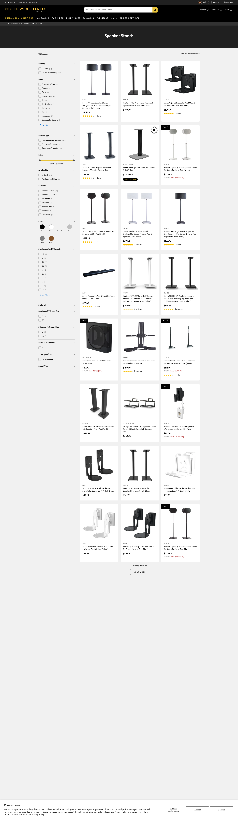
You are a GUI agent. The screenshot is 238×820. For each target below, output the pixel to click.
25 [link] (44, 274)
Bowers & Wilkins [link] (50, 84)
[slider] (39, 160)
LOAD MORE (140, 572)
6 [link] (44, 286)
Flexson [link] (46, 88)
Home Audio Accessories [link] (53, 140)
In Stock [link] (47, 175)
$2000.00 (59, 164)
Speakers (26, 23)
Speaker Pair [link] (48, 207)
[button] (228, 10)
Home (7, 23)
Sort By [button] (184, 54)
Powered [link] (47, 203)
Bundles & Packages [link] (51, 144)
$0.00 (52, 164)
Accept (197, 810)
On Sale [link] (47, 69)
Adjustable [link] (47, 215)
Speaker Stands (36, 23)
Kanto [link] (46, 108)
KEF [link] (44, 112)
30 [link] (44, 262)
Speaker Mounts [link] (50, 195)
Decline (221, 810)
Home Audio (15, 23)
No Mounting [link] (48, 359)
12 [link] (44, 290)
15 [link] (44, 270)
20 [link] (44, 266)
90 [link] (44, 336)
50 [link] (44, 320)
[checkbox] (39, 68)
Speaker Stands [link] (50, 191)
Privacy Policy (38, 815)
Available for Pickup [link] (51, 179)
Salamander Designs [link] (51, 120)
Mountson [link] (47, 116)
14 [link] (44, 278)
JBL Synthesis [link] (48, 104)
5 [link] (44, 258)
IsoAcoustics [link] (48, 96)
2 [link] (43, 348)
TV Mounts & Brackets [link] (52, 148)
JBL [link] (44, 100)
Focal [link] (45, 92)
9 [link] (43, 282)
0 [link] (44, 316)
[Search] (155, 10)
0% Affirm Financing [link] (51, 73)
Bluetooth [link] (47, 199)
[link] (42, 228)
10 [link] (44, 254)
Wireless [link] (46, 211)
